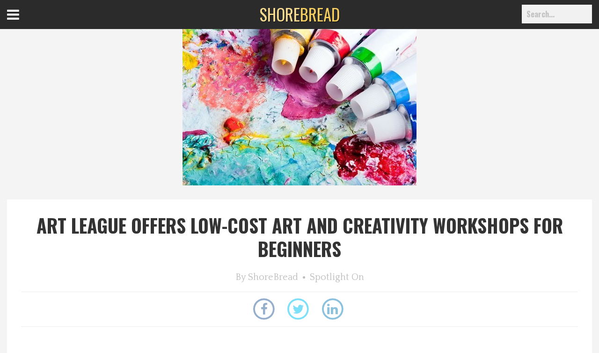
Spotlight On (337, 277)
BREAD (300, 14)
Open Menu (24, 23)
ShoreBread (273, 277)
